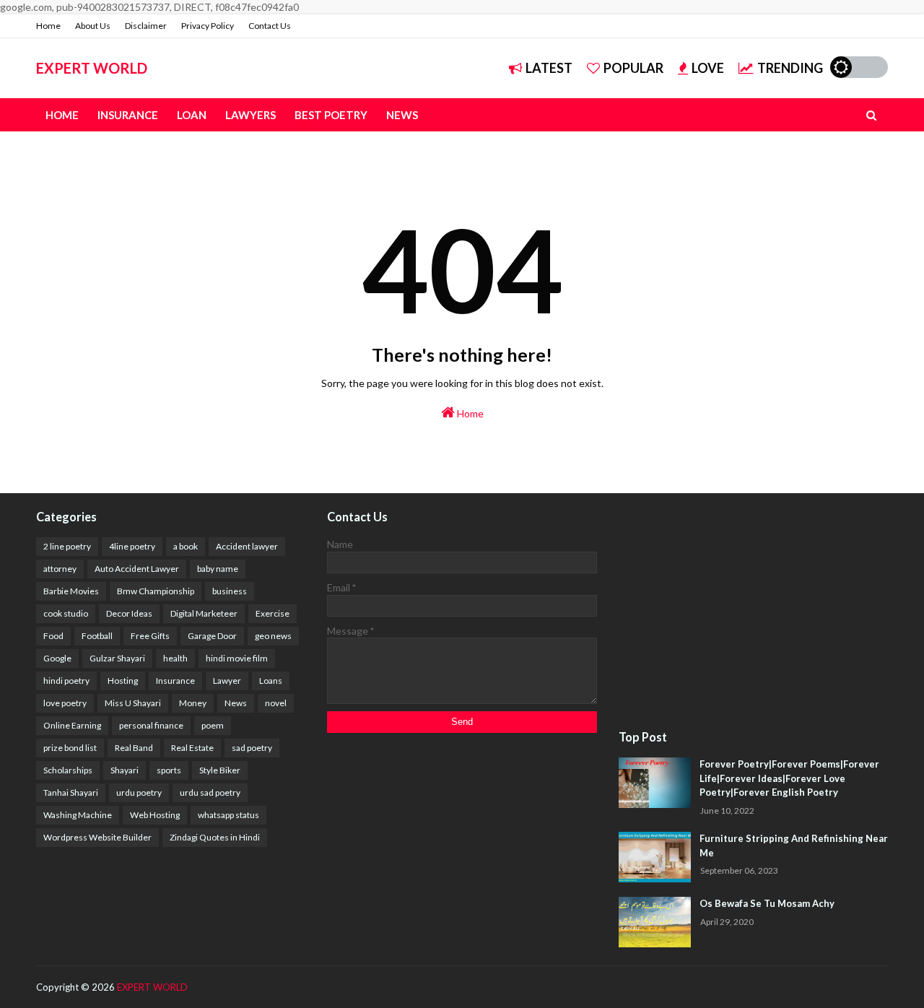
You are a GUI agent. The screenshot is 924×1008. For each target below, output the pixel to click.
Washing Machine (77, 814)
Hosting (123, 680)
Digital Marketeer (203, 613)
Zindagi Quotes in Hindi (215, 837)
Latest (549, 68)
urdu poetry (139, 792)
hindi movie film (237, 658)
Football (97, 635)
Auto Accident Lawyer (137, 568)
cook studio (65, 613)
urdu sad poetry (210, 792)
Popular (633, 68)
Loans (270, 680)
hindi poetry (66, 680)
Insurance (175, 680)
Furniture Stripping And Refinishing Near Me (793, 846)
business (229, 591)
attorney (60, 568)
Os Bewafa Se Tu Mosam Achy (766, 903)
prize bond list (70, 747)
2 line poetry (67, 546)
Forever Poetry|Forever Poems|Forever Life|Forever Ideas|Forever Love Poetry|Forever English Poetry (789, 778)
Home (48, 25)
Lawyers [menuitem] (250, 114)
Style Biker (219, 770)
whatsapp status (228, 814)
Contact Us (269, 25)
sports (169, 770)
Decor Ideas (129, 613)
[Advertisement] (753, 612)
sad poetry (252, 747)
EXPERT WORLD (91, 68)
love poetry (65, 703)
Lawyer (227, 680)
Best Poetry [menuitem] (331, 114)
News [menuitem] (402, 114)
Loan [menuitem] (191, 114)
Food (53, 635)
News (236, 703)
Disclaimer (146, 25)
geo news (273, 635)
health (175, 658)
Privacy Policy (207, 25)
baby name (217, 568)
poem (212, 725)
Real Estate (192, 747)
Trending (790, 68)
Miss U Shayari (133, 703)
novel (276, 703)
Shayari (124, 770)
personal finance (151, 725)
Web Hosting (155, 814)
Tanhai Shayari (70, 792)
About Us (92, 25)
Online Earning (72, 725)
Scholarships (67, 770)
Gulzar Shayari (117, 658)
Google (57, 658)
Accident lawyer (247, 546)
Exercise (272, 613)
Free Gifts (150, 635)
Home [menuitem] (62, 114)
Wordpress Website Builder (97, 837)
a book (185, 546)
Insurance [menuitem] (127, 114)
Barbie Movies (71, 591)
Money (192, 703)
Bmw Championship (155, 591)
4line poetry (132, 546)
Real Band (134, 747)
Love (708, 68)
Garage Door (212, 635)
